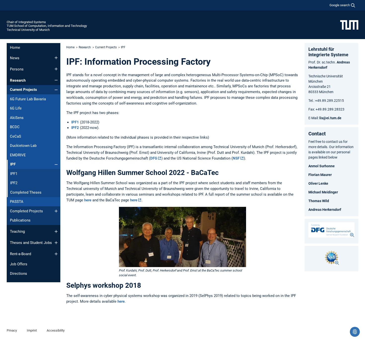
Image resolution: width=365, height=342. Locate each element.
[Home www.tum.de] (349, 24)
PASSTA (16, 201)
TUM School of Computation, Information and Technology (47, 26)
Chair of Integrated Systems (26, 22)
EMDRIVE (18, 155)
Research (18, 80)
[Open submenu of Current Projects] (56, 90)
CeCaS (15, 136)
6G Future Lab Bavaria (28, 99)
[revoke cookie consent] (355, 332)
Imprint (32, 330)
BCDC (15, 127)
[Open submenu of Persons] (56, 69)
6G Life (16, 108)
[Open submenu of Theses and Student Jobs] (56, 243)
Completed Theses (25, 192)
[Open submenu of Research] (56, 80)
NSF (236, 158)
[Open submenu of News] (56, 58)
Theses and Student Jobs (31, 242)
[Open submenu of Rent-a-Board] (56, 254)
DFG (153, 158)
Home (15, 47)
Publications (20, 220)
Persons (17, 69)
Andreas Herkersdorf (324, 210)
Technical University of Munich (28, 30)
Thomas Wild (318, 201)
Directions (18, 273)
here (87, 200)
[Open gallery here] (331, 229)
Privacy (12, 330)
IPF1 (13, 173)
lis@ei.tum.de (330, 118)
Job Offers (18, 264)
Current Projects (23, 89)
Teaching (17, 231)
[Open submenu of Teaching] (56, 231)
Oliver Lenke (318, 183)
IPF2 (13, 183)
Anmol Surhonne (321, 166)
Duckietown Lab (23, 145)
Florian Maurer (320, 175)
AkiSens (17, 117)
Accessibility (56, 330)
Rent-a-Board (20, 254)
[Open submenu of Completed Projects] (56, 211)
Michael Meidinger (323, 192)
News (14, 58)
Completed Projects (26, 211)
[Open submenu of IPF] (56, 165)
